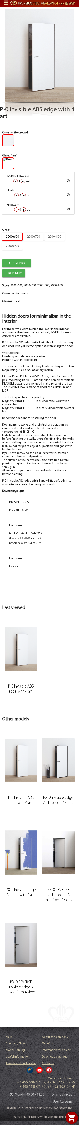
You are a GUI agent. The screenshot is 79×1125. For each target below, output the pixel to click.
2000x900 (12, 246)
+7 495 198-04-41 (61, 1087)
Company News (16, 1043)
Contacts (48, 1063)
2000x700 (33, 236)
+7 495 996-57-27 (61, 1082)
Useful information (18, 1056)
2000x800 (54, 236)
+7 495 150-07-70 (31, 1087)
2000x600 (12, 236)
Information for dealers (57, 1050)
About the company (55, 1037)
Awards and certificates (21, 1063)
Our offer (47, 1043)
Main (9, 1037)
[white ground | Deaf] (40, 55)
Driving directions (64, 1094)
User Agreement (64, 1101)
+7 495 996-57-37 (31, 1082)
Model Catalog (15, 1050)
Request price (16, 263)
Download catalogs (54, 1056)
